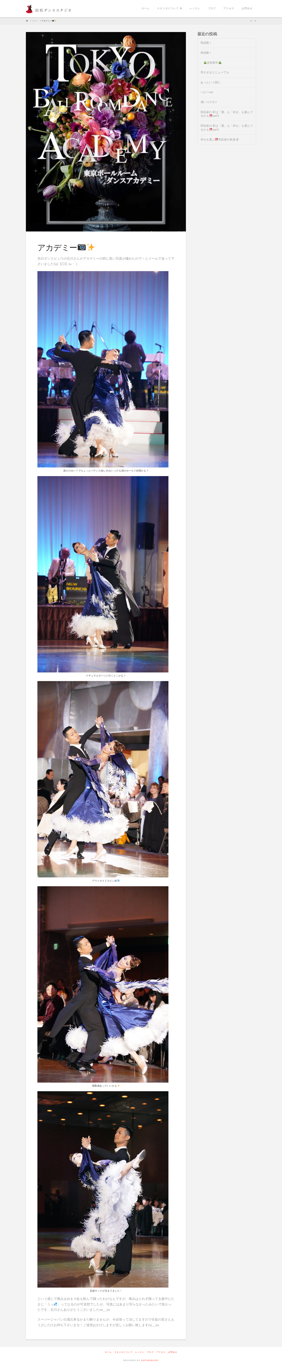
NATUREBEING (150, 1360)
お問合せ (172, 1352)
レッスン (139, 1352)
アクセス (161, 1352)
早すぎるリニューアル (214, 72)
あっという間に (210, 82)
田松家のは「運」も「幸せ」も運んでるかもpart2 (226, 114)
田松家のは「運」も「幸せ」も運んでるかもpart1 (226, 127)
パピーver (206, 92)
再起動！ (206, 42)
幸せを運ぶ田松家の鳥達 (218, 139)
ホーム (108, 1352)
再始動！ (206, 52)
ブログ (150, 1352)
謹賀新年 (212, 62)
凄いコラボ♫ (208, 102)
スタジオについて (123, 1352)
